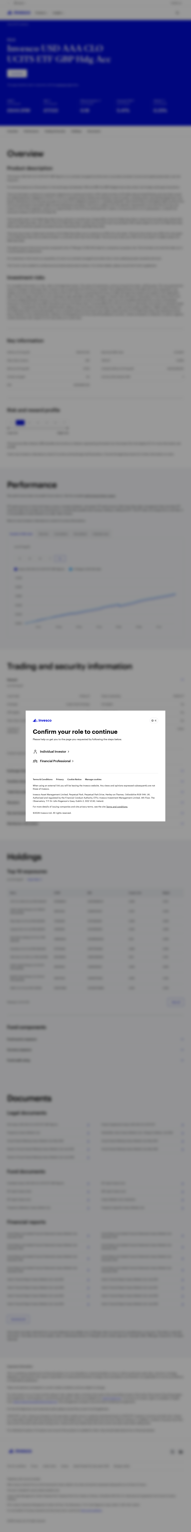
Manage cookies (93, 779)
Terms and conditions (116, 806)
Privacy (60, 779)
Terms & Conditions (43, 779)
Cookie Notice (74, 779)
